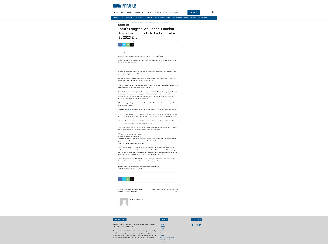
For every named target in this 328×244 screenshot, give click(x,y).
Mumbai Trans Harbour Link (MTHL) (127, 168)
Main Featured (126, 22)
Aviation (162, 228)
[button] (213, 12)
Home (119, 22)
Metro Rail (163, 231)
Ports (161, 233)
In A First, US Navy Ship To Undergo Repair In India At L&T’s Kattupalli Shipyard (130, 190)
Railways (162, 226)
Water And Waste (165, 240)
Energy (162, 235)
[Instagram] (196, 224)
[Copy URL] (132, 45)
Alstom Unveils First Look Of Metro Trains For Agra (165, 190)
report (129, 109)
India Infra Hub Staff (125, 41)
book (141, 138)
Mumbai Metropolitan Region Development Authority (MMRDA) (144, 166)
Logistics (162, 242)
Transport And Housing (167, 237)
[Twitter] (124, 45)
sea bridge (140, 168)
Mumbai (125, 166)
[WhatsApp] (128, 45)
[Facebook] (120, 45)
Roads (127, 24)
